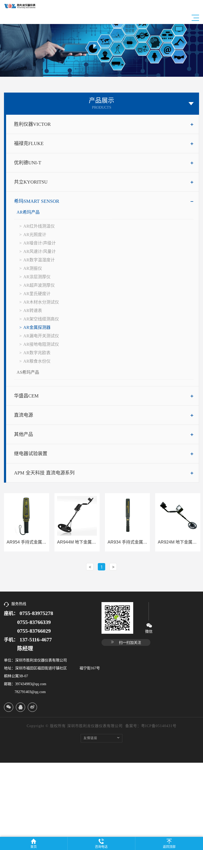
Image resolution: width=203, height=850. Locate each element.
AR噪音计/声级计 (39, 243)
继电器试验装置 (30, 453)
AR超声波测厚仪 (39, 285)
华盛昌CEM (26, 395)
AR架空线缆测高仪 (41, 319)
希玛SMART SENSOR (36, 201)
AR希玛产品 (28, 212)
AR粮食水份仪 (36, 361)
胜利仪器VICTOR (32, 124)
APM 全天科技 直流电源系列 (44, 473)
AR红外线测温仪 (39, 226)
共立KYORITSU (31, 182)
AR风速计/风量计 (39, 251)
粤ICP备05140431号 (159, 726)
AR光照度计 (34, 234)
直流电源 (23, 415)
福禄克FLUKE (29, 143)
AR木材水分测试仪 (41, 302)
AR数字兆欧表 (36, 352)
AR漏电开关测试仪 (41, 336)
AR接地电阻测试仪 (41, 344)
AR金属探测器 (36, 327)
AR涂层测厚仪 (36, 277)
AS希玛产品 (28, 372)
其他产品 (23, 434)
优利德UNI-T (27, 162)
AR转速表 (32, 310)
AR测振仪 (32, 268)
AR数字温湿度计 (39, 260)
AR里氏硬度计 (36, 293)
